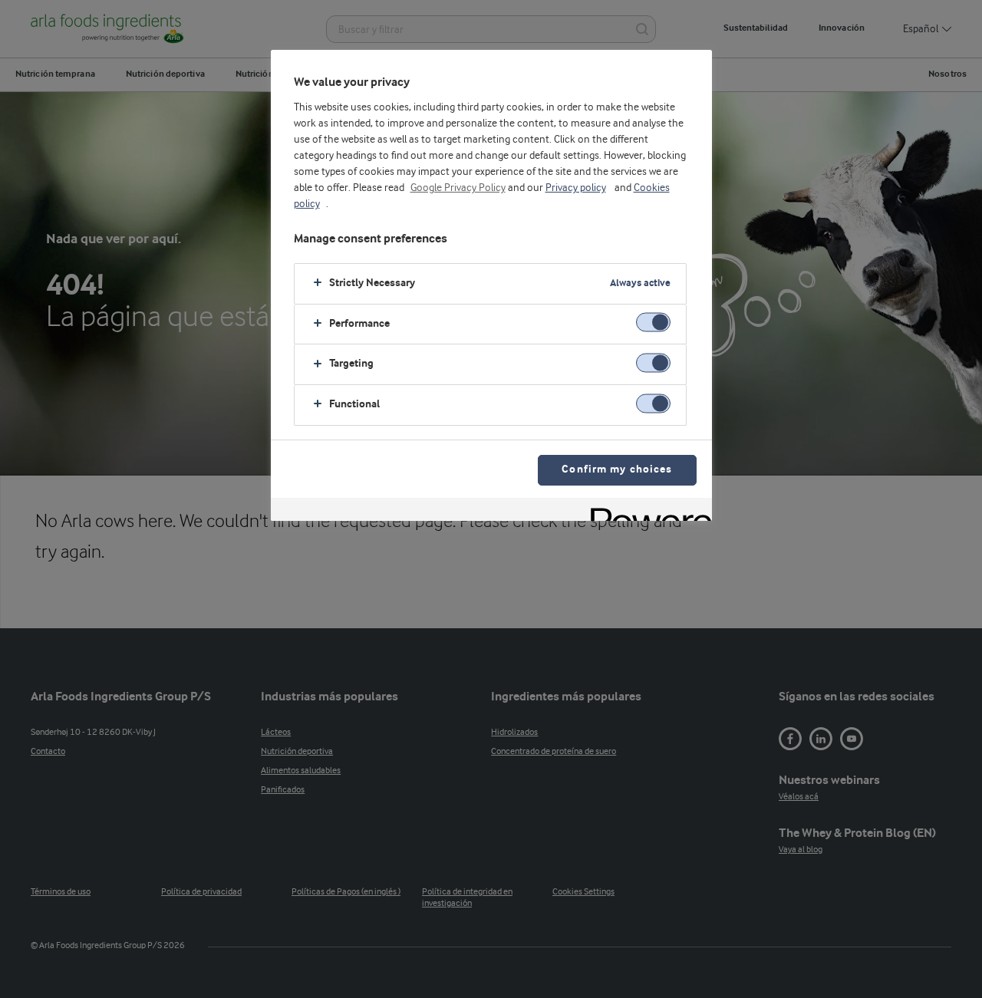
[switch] (653, 322)
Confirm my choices (617, 470)
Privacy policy (575, 188)
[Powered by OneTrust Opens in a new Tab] (646, 511)
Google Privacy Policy (458, 188)
